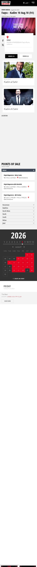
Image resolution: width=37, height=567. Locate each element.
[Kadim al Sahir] (18, 74)
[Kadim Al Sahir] (18, 101)
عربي (26, 2)
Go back (13, 16)
